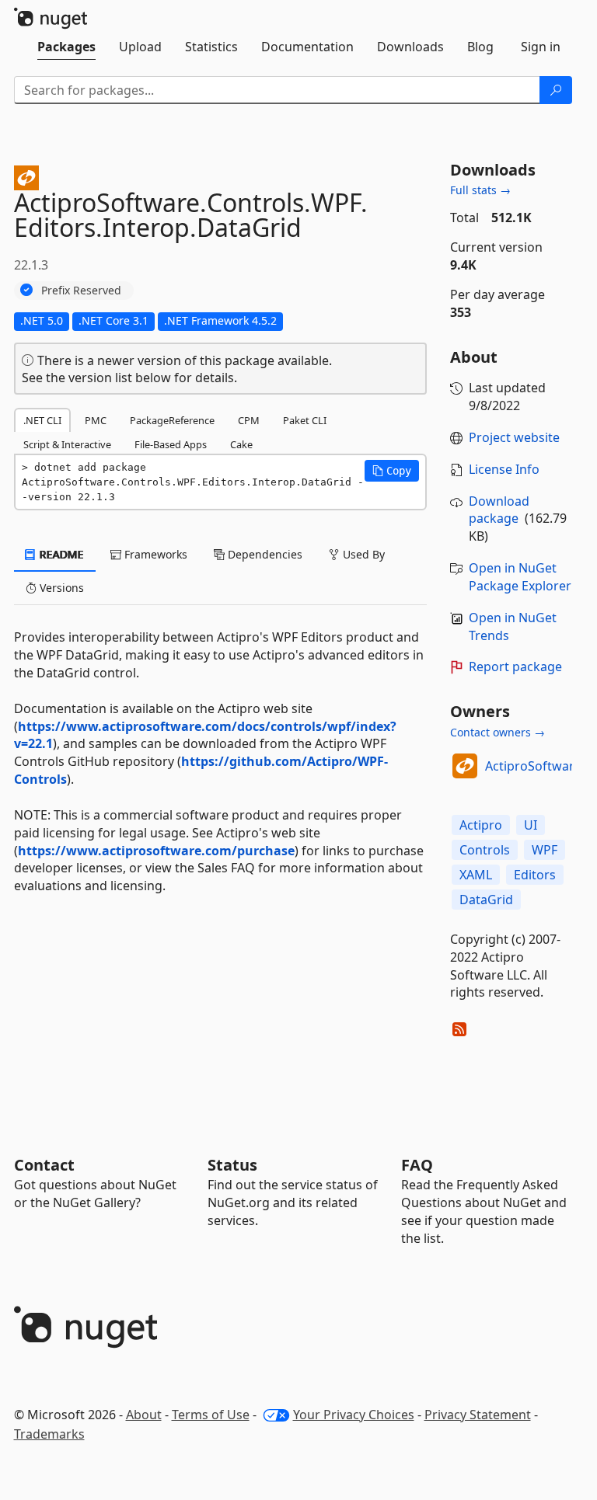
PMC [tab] (95, 420)
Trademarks (49, 1434)
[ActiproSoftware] (465, 766)
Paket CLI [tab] (304, 420)
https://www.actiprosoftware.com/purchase (156, 850)
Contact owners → (497, 732)
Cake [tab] (241, 444)
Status (232, 1164)
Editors (535, 874)
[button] (392, 471)
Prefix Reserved (81, 290)
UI (530, 825)
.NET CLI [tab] (42, 420)
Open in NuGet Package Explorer (520, 576)
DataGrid (486, 899)
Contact (44, 1164)
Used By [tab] (362, 554)
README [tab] (60, 554)
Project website (514, 437)
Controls (484, 849)
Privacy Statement (477, 1414)
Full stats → (480, 190)
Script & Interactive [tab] (67, 444)
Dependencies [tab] (263, 554)
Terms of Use (211, 1414)
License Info (504, 469)
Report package (515, 666)
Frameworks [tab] (154, 554)
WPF (544, 849)
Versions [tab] (60, 587)
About (144, 1414)
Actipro (480, 825)
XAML (475, 874)
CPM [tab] (249, 420)
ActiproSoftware (533, 765)
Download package (499, 509)
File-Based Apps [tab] (170, 444)
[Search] (555, 90)
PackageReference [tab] (172, 420)
